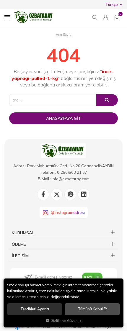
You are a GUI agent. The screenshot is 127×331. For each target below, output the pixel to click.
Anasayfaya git (63, 118)
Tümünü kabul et (92, 309)
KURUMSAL (23, 232)
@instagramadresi (68, 212)
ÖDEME (19, 244)
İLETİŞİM (20, 255)
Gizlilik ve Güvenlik (66, 320)
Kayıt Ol (92, 277)
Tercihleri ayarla (34, 309)
